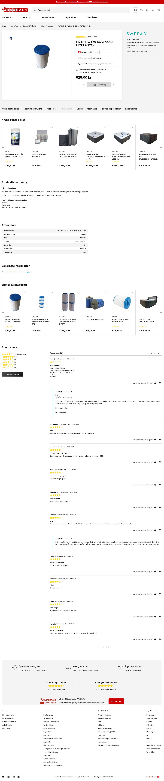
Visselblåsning (48, 718)
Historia (100, 722)
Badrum (149, 722)
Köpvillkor (47, 732)
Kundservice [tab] (48, 711)
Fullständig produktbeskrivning (137, 51)
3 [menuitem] (108, 647)
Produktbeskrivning (33, 108)
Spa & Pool (14, 26)
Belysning (149, 725)
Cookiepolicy (102, 735)
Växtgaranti (47, 755)
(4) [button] (15, 359)
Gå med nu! (116, 701)
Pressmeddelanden (105, 715)
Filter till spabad (47, 26)
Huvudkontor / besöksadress (108, 745)
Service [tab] (5, 711)
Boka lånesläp (7, 725)
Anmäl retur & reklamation (52, 738)
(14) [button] (15, 357)
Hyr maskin (6, 728)
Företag (27, 17)
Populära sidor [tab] (152, 711)
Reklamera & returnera (133, 670)
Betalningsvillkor (49, 728)
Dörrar (148, 728)
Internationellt (103, 742)
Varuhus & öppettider (51, 722)
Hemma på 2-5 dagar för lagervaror (85, 670)
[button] (12, 374)
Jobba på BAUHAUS (105, 728)
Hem (4, 26)
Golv (148, 742)
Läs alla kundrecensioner (56, 689)
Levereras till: (87, 58)
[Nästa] (161, 147)
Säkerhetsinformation (87, 108)
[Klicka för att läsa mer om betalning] (153, 777)
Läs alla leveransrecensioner (105, 689)
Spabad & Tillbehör (30, 26)
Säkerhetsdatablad (50, 759)
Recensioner (131, 108)
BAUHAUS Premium (9, 722)
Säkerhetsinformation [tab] (16, 266)
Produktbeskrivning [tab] (15, 182)
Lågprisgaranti (48, 745)
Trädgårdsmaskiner (153, 749)
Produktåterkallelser (50, 762)
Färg (148, 735)
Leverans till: (86, 52)
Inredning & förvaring (154, 745)
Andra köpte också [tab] (13, 120)
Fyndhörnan (150, 715)
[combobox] (81, 10)
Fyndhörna (71, 17)
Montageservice (8, 715)
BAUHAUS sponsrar (104, 718)
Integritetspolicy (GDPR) (106, 732)
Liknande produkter (111, 108)
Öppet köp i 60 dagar (51, 752)
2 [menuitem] (106, 647)
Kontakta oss (48, 715)
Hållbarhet (101, 725)
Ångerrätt (46, 742)
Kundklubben (48, 17)
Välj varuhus (97, 58)
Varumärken (91, 17)
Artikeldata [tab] (9, 225)
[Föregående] (3, 147)
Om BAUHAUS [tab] (103, 711)
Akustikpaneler (151, 718)
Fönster (149, 738)
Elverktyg (149, 732)
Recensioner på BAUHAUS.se (108, 738)
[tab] (56, 353)
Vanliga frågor (48, 725)
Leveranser (47, 735)
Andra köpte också (10, 108)
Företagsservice (8, 718)
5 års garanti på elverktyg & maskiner (56, 749)
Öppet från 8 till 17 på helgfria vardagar (33, 670)
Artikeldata (52, 108)
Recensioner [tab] (9, 347)
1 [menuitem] (103, 647)
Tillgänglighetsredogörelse (53, 765)
